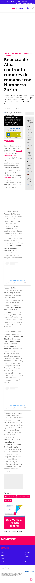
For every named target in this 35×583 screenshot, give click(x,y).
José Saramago (10, 141)
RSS (26, 561)
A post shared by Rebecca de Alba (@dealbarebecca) (19, 282)
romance (7, 177)
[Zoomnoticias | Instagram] (27, 542)
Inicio (8, 1)
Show (18, 1)
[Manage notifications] (31, 579)
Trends (13, 1)
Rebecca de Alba (10, 497)
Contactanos (28, 559)
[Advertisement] (17, 33)
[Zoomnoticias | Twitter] (33, 8)
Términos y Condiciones (6, 567)
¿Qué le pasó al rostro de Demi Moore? (29, 156)
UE (14, 513)
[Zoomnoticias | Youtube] (30, 542)
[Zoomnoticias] (8, 540)
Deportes (25, 1)
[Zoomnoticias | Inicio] (33, 548)
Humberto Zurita (11, 155)
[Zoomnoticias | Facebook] (27, 539)
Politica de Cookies (6, 568)
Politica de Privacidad (16, 567)
